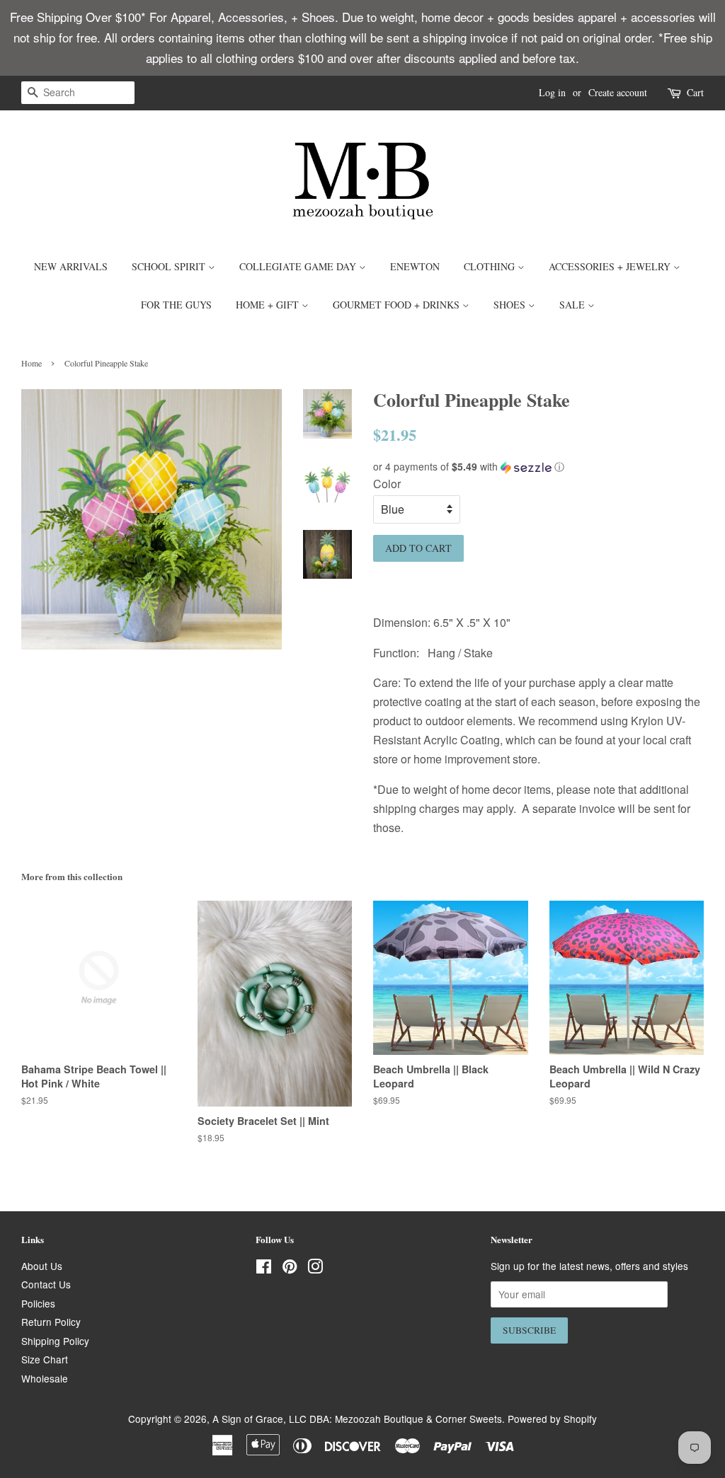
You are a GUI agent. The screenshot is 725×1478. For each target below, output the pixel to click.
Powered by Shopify (552, 1418)
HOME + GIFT (269, 304)
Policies (38, 1303)
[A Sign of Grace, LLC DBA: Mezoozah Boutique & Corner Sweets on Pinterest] (289, 1269)
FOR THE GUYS (176, 304)
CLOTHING (491, 266)
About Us (41, 1266)
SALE (573, 304)
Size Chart (44, 1359)
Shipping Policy (55, 1341)
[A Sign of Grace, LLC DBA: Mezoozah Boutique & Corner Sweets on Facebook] (264, 1269)
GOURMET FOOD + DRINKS (397, 304)
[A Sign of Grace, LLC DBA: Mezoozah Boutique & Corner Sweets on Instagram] (315, 1269)
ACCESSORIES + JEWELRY (611, 266)
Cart (695, 92)
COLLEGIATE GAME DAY (299, 266)
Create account (617, 92)
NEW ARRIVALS (71, 266)
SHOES (510, 304)
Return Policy (51, 1322)
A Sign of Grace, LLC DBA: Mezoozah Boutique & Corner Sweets (357, 1418)
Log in (552, 92)
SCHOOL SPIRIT (170, 266)
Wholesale (44, 1378)
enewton (415, 266)
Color (387, 483)
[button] (538, 466)
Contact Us (46, 1284)
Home (31, 363)
